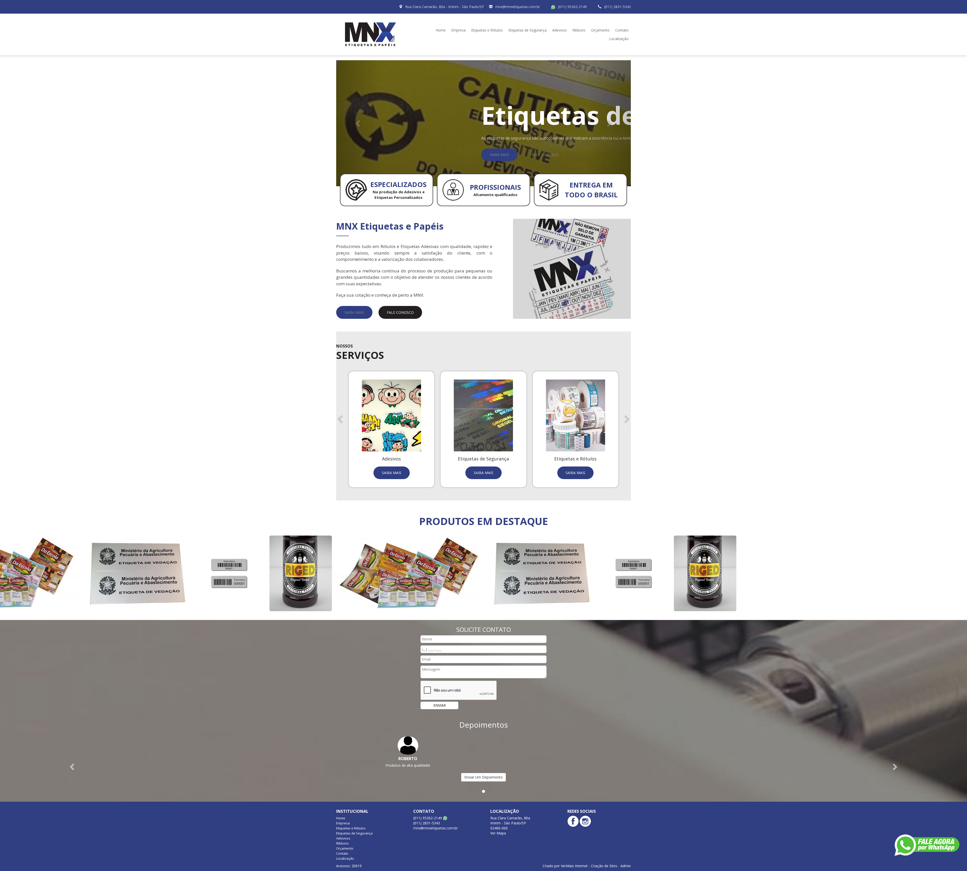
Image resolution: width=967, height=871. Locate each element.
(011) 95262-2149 (572, 6)
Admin (625, 865)
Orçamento (600, 30)
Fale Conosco (545, 154)
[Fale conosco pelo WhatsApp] (926, 845)
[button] (358, 123)
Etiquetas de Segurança (527, 30)
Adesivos (559, 30)
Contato (622, 30)
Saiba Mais (499, 154)
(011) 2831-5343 (617, 6)
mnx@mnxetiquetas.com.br (517, 6)
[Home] (372, 34)
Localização (619, 38)
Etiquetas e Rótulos (487, 30)
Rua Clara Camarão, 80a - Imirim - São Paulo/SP (444, 6)
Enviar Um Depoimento (483, 777)
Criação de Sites (604, 865)
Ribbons (578, 30)
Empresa (458, 30)
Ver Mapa (498, 833)
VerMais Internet (574, 865)
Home (441, 30)
